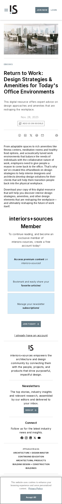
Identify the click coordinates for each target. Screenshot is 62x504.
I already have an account (31, 335)
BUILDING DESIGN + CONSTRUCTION (31, 464)
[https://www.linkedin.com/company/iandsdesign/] (30, 437)
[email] (42, 135)
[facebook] (19, 135)
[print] (56, 135)
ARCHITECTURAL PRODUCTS (31, 460)
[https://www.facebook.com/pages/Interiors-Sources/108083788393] (22, 437)
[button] (6, 10)
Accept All (31, 497)
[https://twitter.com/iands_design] (34, 437)
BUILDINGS (31, 468)
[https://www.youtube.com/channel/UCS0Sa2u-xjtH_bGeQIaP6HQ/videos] (39, 437)
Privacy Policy (35, 488)
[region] (31, 490)
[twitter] (31, 135)
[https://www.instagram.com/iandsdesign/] (26, 437)
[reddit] (36, 135)
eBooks (8, 64)
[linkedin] (25, 135)
